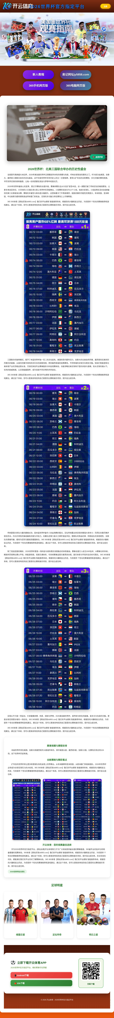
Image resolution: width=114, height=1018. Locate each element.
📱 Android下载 (21, 975)
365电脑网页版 (75, 85)
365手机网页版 (38, 85)
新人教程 (38, 74)
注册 (105, 6)
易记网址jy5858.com (75, 74)
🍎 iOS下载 (19, 983)
